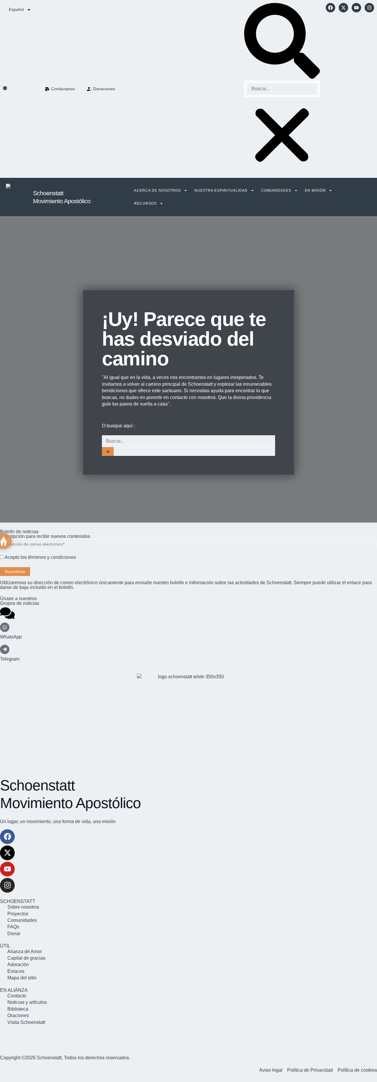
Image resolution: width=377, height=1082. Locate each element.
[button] (282, 42)
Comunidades (276, 190)
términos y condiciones (52, 557)
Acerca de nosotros (157, 190)
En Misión (315, 190)
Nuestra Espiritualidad (221, 190)
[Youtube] (356, 7)
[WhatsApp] (4, 627)
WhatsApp (11, 636)
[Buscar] (108, 451)
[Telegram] (4, 649)
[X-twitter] (343, 7)
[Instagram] (369, 7)
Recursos (145, 203)
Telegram (9, 658)
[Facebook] (330, 7)
